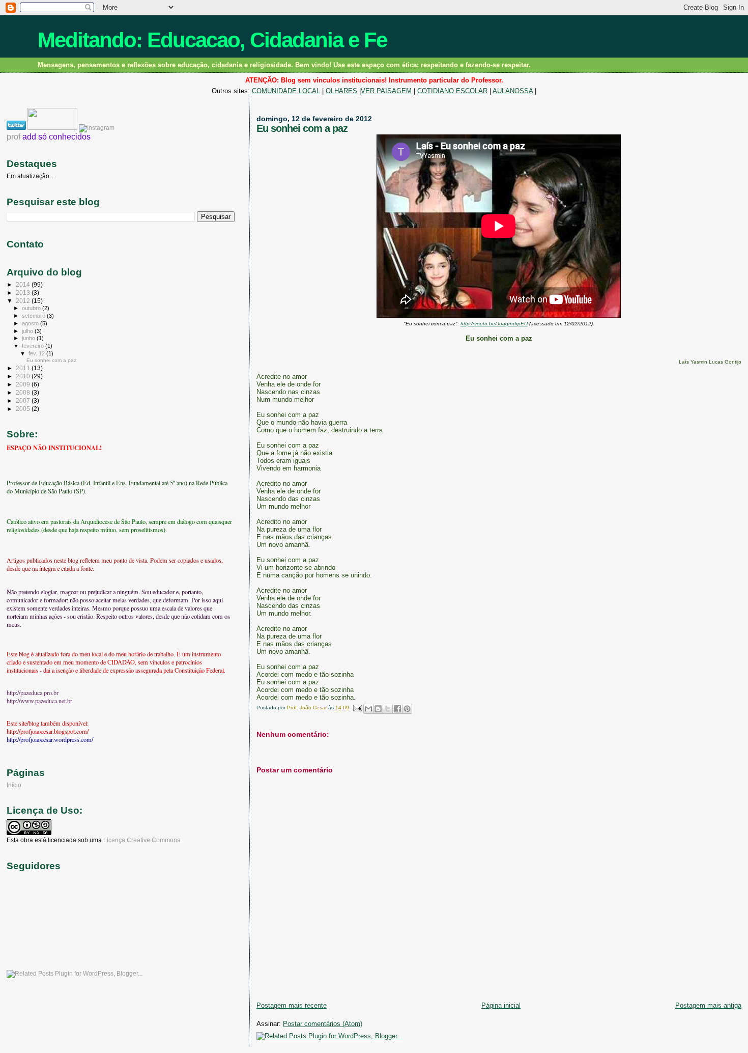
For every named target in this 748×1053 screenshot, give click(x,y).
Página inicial (501, 1005)
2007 (24, 400)
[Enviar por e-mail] (368, 709)
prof (13, 136)
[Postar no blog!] (378, 709)
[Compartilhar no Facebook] (397, 709)
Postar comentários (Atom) (322, 1024)
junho (29, 338)
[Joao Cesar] (53, 127)
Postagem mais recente (291, 1005)
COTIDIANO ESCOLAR (452, 91)
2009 (24, 384)
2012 (24, 300)
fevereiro (33, 346)
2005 (24, 408)
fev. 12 (37, 353)
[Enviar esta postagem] (357, 707)
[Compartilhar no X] (388, 709)
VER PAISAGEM (386, 91)
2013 (24, 292)
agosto (31, 323)
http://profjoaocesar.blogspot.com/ (48, 731)
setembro (34, 316)
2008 (24, 392)
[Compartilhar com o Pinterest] (407, 709)
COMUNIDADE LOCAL (286, 91)
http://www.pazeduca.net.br (39, 701)
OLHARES (341, 91)
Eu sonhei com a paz (51, 360)
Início (14, 785)
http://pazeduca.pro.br (33, 692)
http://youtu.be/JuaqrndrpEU (494, 323)
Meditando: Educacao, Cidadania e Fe (212, 40)
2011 (24, 368)
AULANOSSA (513, 91)
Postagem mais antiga (708, 1005)
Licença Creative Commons (141, 840)
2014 (24, 284)
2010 (24, 376)
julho (28, 331)
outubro (32, 308)
